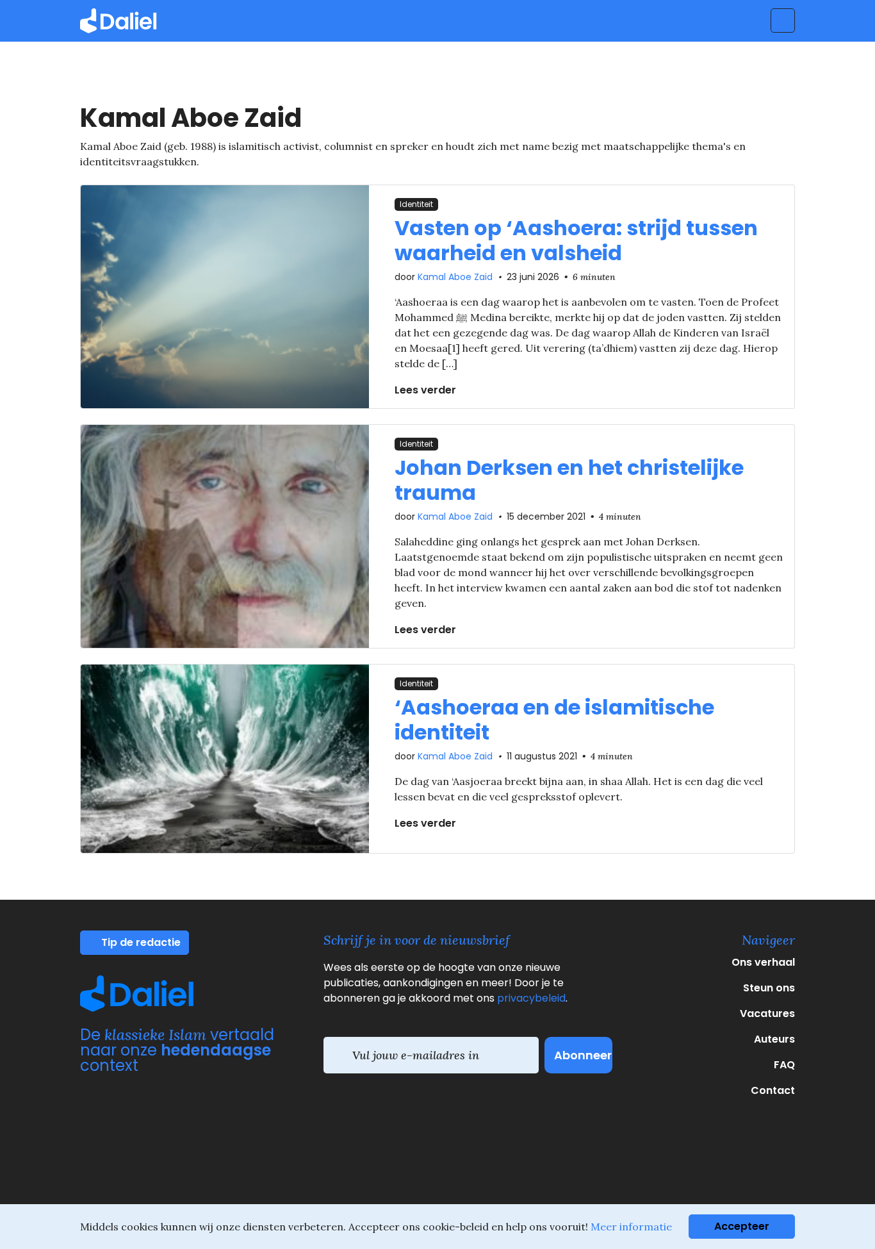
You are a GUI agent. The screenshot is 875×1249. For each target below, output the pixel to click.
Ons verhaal (763, 962)
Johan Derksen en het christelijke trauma (569, 479)
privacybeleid (531, 998)
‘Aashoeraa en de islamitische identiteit (554, 719)
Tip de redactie (140, 942)
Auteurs (774, 1039)
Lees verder (427, 390)
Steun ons (769, 987)
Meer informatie (631, 1226)
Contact (773, 1090)
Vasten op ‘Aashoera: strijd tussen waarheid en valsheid (576, 240)
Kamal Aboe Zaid (455, 276)
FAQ (784, 1064)
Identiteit (416, 204)
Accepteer (741, 1226)
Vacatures (767, 1013)
